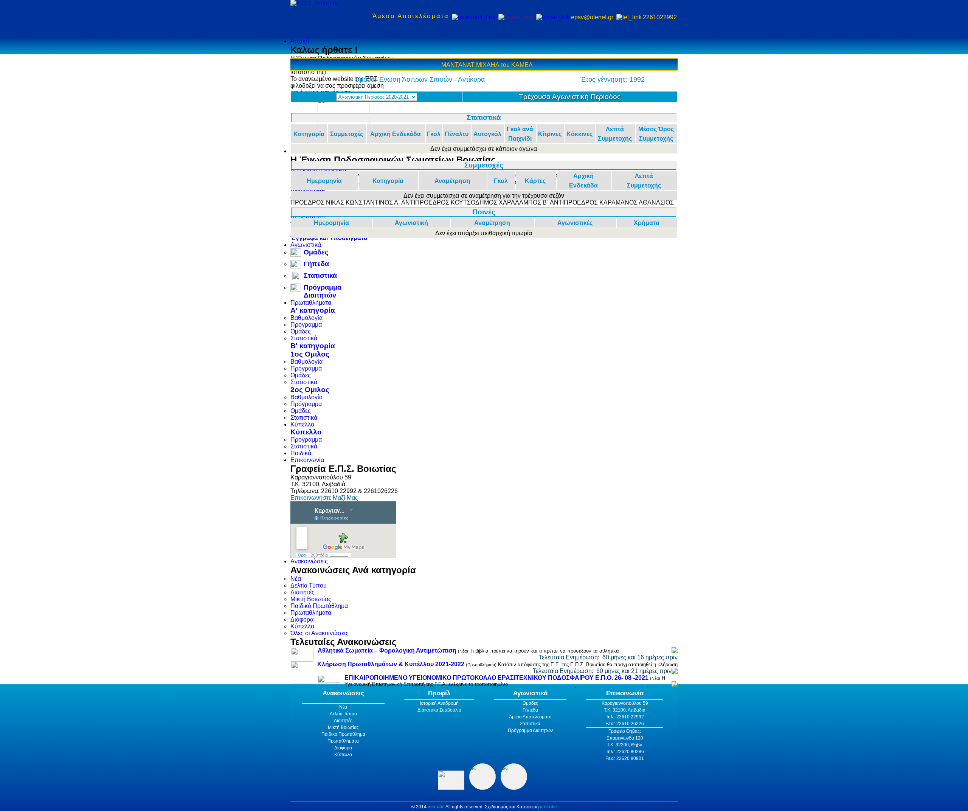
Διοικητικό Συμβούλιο (439, 710)
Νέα (295, 578)
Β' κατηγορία (312, 346)
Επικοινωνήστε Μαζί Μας (324, 498)
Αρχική (299, 41)
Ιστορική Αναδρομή (439, 703)
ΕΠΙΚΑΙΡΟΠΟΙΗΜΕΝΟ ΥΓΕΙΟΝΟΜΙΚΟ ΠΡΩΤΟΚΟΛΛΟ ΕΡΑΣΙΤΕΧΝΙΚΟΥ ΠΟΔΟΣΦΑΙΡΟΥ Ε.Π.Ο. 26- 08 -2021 (496, 678)
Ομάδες (316, 252)
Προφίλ (439, 693)
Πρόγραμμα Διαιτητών (322, 291)
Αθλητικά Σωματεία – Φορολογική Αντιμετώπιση (387, 650)
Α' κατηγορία (312, 310)
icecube (436, 806)
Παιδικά (300, 453)
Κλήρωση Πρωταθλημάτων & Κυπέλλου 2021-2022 (390, 664)
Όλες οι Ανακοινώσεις (319, 633)
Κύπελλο (302, 424)
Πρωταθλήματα (310, 302)
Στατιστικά (320, 275)
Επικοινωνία (307, 460)
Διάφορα (301, 619)
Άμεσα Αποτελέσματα (410, 16)
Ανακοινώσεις (309, 561)
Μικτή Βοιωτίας (310, 599)
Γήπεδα (316, 264)
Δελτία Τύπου (308, 585)
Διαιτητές (302, 592)
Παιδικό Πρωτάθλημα (319, 606)
